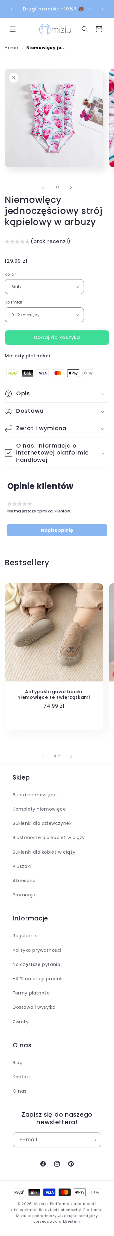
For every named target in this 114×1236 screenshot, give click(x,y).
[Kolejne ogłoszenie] (102, 9)
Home (11, 48)
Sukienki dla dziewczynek (42, 823)
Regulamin (25, 935)
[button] (13, 29)
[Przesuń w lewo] (43, 187)
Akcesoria (24, 880)
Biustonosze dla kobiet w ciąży (49, 837)
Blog (17, 1062)
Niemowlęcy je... (46, 48)
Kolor (10, 274)
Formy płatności (32, 993)
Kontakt (22, 1077)
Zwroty (21, 1022)
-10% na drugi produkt (39, 979)
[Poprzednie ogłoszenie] (12, 9)
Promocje (24, 895)
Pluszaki (22, 866)
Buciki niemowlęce (35, 795)
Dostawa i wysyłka (34, 1007)
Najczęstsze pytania (36, 964)
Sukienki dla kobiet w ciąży (44, 852)
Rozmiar (14, 302)
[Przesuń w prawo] (71, 187)
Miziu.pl (41, 1203)
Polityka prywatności (37, 950)
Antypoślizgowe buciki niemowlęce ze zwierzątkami (53, 694)
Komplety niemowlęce (39, 809)
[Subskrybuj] (94, 1139)
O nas (20, 1091)
